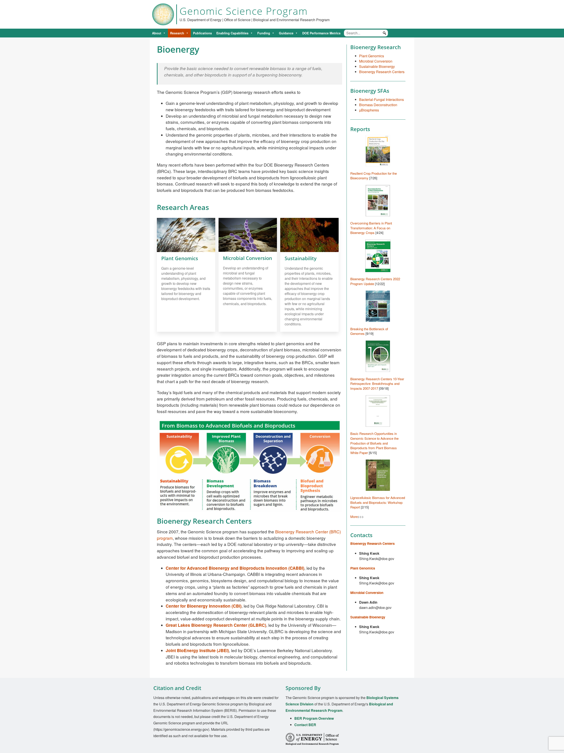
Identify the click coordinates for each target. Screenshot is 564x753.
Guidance (286, 33)
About (156, 33)
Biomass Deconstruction (378, 104)
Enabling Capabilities (232, 33)
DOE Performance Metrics (321, 33)
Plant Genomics (371, 55)
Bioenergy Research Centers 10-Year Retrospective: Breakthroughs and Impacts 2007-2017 (377, 383)
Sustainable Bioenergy (377, 66)
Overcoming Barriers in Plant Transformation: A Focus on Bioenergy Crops (371, 228)
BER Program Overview (314, 718)
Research (177, 33)
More (354, 516)
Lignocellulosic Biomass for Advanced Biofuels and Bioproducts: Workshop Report (377, 502)
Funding (263, 33)
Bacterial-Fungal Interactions (381, 99)
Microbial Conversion (375, 61)
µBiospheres (369, 110)
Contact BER (305, 724)
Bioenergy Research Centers (381, 71)
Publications (202, 33)
